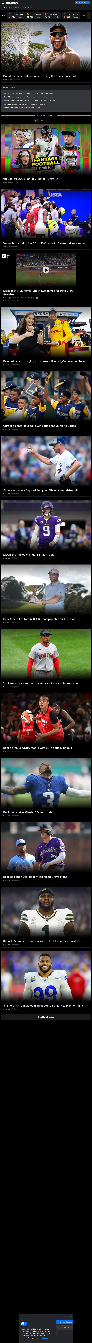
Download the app (83, 3)
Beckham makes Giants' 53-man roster (28, 812)
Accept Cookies (66, 1322)
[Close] (70, 1316)
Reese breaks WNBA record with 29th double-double (37, 747)
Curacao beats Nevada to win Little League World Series (39, 425)
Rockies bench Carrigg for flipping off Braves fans (35, 876)
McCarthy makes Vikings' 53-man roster (29, 554)
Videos (54, 120)
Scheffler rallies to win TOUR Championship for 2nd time (39, 619)
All (36, 120)
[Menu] (3, 2)
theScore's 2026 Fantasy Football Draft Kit (30, 178)
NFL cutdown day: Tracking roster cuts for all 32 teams (24, 104)
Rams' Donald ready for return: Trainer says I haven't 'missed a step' (29, 97)
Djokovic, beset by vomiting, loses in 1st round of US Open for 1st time (30, 100)
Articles (44, 120)
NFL (15, 7)
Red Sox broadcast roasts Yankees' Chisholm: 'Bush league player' (29, 93)
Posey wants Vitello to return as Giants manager (22, 108)
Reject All (66, 1327)
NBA (20, 7)
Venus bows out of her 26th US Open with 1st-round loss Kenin (44, 243)
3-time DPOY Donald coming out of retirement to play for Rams (43, 1005)
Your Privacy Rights (66, 1333)
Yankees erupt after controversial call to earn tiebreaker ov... (42, 683)
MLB (30, 7)
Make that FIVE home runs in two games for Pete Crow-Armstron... (39, 292)
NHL (25, 7)
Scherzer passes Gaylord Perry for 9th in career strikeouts (41, 490)
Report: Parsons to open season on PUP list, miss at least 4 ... (42, 941)
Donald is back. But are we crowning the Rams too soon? (39, 76)
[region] (46, 1328)
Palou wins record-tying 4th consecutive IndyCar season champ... (46, 361)
